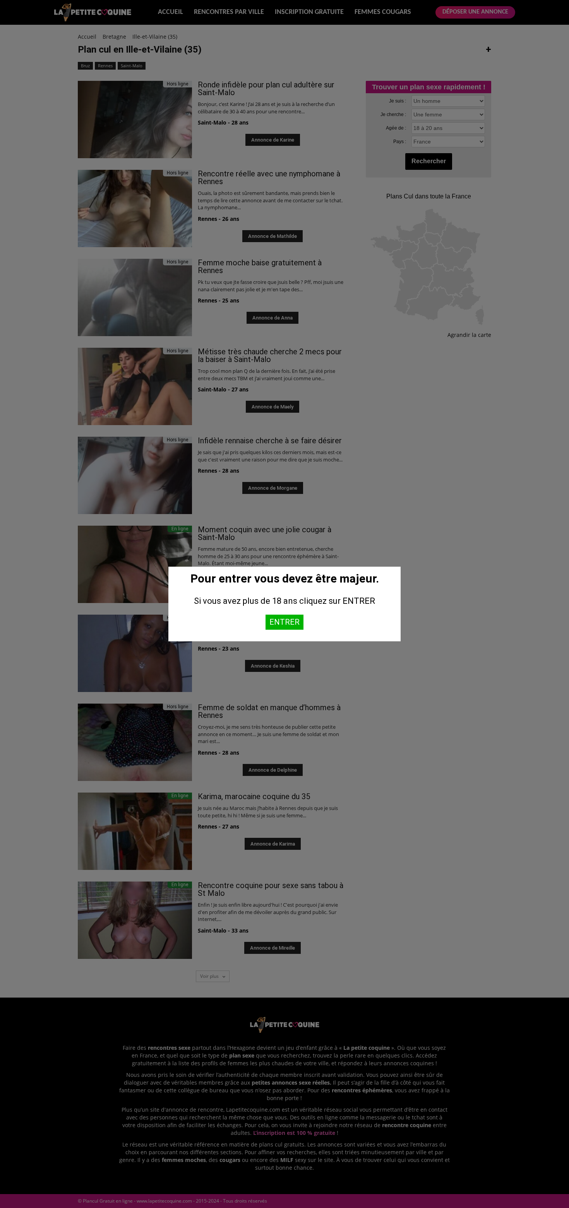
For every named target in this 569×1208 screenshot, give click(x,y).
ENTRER (284, 622)
